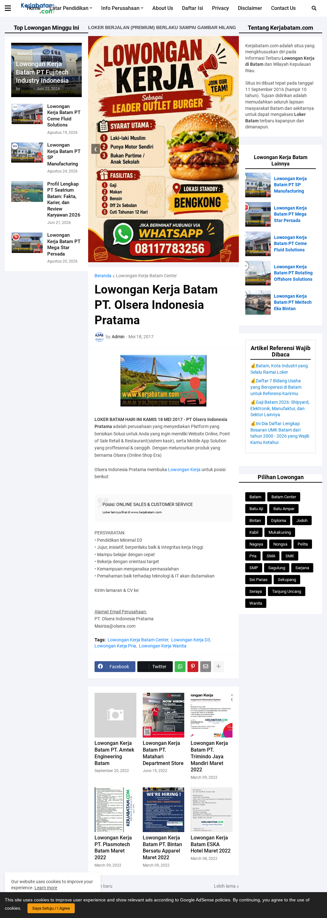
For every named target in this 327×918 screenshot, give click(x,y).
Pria (252, 556)
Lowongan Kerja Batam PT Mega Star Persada (63, 244)
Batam (255, 496)
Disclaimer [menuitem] (250, 8)
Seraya (255, 591)
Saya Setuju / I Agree (51, 908)
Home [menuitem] (34, 8)
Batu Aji (256, 508)
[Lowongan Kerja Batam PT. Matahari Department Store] (164, 715)
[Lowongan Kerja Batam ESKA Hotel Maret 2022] (211, 809)
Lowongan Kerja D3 (190, 640)
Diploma (278, 520)
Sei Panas (258, 579)
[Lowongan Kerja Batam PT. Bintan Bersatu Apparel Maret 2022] (164, 809)
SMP (253, 567)
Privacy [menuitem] (220, 8)
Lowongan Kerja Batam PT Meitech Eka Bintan (293, 302)
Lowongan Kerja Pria (115, 646)
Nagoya (256, 544)
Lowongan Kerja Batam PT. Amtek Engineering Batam (114, 753)
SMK (289, 556)
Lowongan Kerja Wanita (162, 646)
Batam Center (283, 496)
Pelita (303, 544)
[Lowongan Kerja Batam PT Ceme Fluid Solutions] (27, 113)
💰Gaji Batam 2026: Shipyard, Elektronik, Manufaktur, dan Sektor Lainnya (279, 408)
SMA (271, 556)
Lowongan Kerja (184, 469)
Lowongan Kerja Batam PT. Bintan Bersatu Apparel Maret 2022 (162, 848)
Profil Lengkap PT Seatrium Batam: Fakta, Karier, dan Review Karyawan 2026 (63, 199)
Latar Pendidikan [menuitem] (68, 8)
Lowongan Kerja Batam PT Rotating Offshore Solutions (293, 273)
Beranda (103, 275)
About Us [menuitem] (162, 8)
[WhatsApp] (180, 666)
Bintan (255, 520)
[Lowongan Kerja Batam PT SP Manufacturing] (27, 152)
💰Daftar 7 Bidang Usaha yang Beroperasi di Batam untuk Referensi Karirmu (275, 387)
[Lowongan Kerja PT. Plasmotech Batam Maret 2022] (115, 809)
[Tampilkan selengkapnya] (218, 666)
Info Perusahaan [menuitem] (120, 8)
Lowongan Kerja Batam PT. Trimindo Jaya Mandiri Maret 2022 (209, 756)
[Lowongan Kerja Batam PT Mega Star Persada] (27, 242)
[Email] (205, 666)
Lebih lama (225, 886)
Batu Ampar (283, 508)
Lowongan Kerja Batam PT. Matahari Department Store (163, 753)
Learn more (45, 887)
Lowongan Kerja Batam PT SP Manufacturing (63, 154)
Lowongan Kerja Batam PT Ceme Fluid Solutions (63, 115)
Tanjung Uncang (286, 591)
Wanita (255, 603)
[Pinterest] (192, 666)
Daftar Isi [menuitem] (192, 8)
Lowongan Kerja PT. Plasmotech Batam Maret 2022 (113, 848)
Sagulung (276, 567)
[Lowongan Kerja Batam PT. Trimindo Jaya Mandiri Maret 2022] (211, 715)
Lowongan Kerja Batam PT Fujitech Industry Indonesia (42, 72)
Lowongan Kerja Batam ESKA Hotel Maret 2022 (211, 844)
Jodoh (302, 520)
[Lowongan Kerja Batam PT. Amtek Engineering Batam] (115, 715)
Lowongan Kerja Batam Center (146, 275)
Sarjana (302, 567)
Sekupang (287, 579)
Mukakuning (280, 532)
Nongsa (280, 544)
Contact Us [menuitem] (283, 8)
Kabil (253, 532)
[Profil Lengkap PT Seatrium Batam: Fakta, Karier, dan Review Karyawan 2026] (27, 191)
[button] (12, 8)
